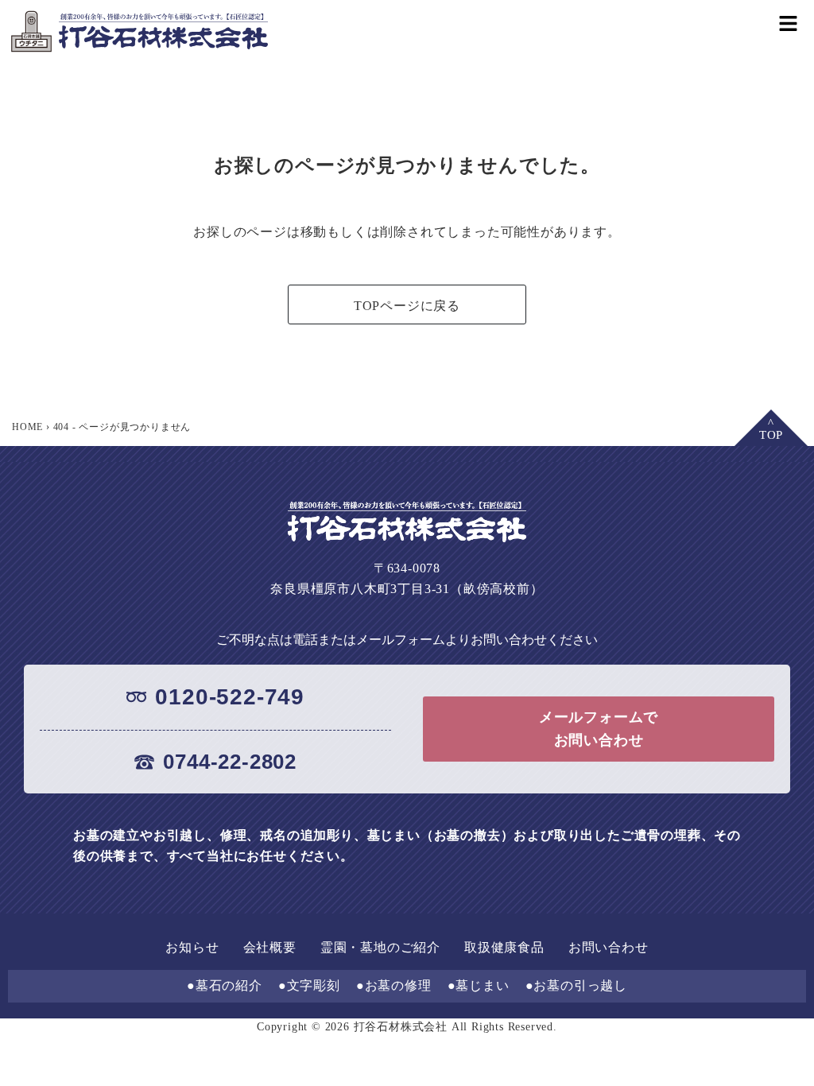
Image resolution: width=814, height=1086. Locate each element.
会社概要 (270, 947)
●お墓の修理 (394, 985)
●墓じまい (479, 985)
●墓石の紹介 (224, 985)
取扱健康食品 (504, 947)
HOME (27, 426)
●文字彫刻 (309, 985)
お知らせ (192, 947)
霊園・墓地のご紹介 (380, 947)
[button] (788, 23)
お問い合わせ (608, 947)
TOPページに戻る (407, 305)
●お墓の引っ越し (576, 985)
